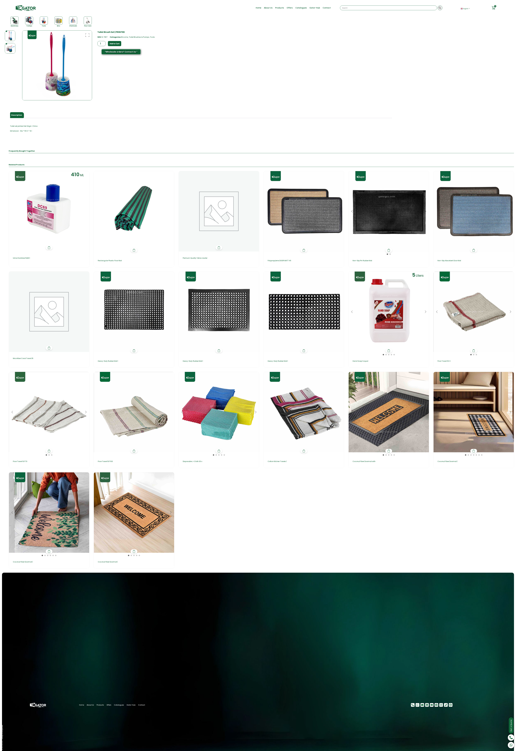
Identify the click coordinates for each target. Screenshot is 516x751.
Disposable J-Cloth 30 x (192, 461)
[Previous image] (352, 211)
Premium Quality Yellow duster (195, 258)
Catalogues (301, 8)
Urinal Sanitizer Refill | (21, 258)
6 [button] (479, 455)
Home (258, 8)
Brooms (124, 37)
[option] (10, 36)
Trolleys (29, 26)
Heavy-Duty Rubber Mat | (108, 361)
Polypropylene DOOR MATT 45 (279, 260)
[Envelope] (422, 705)
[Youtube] (431, 705)
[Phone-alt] (413, 705)
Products (279, 8)
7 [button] (481, 455)
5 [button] (394, 354)
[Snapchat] (450, 705)
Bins (58, 26)
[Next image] (425, 211)
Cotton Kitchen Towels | (277, 461)
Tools (44, 26)
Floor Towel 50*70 (20, 461)
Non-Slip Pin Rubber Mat (362, 260)
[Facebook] (436, 705)
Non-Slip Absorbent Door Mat (449, 260)
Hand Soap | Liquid (360, 361)
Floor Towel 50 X (444, 361)
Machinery (14, 26)
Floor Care (87, 26)
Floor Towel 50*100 (105, 461)
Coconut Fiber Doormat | (447, 461)
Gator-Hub (314, 8)
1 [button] (387, 254)
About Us (268, 8)
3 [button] (388, 354)
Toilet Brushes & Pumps (139, 37)
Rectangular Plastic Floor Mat (110, 260)
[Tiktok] (446, 705)
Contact (327, 8)
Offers (290, 8)
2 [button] (390, 254)
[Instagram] (441, 705)
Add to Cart (114, 43)
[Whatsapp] (417, 705)
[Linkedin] (427, 705)
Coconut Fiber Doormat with (364, 461)
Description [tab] (16, 115)
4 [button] (391, 354)
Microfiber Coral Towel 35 (23, 358)
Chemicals (73, 26)
